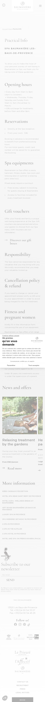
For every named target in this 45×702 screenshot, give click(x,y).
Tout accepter (33, 365)
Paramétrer (11, 365)
